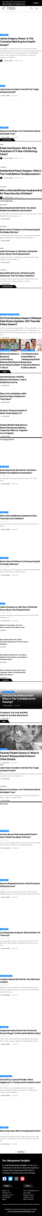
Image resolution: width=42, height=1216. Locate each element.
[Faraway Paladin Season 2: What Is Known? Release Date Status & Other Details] (21, 737)
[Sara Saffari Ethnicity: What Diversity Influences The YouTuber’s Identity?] (36, 643)
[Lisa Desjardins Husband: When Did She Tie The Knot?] (21, 917)
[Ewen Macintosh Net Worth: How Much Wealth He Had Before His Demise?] (21, 455)
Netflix (3, 314)
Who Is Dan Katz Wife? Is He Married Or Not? (20, 1131)
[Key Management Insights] (11, 8)
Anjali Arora (9, 61)
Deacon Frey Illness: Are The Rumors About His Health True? (12, 626)
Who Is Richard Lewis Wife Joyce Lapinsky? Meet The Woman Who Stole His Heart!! (13, 672)
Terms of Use (20, 4)
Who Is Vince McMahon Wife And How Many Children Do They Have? (13, 396)
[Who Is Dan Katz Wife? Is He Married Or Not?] (21, 1115)
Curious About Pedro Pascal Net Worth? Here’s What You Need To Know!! (18, 835)
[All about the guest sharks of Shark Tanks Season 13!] (36, 413)
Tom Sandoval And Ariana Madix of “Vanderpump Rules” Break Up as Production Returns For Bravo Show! (30, 360)
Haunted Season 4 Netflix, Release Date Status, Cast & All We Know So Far (13, 379)
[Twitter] (10, 1179)
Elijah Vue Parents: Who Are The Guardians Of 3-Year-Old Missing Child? (18, 151)
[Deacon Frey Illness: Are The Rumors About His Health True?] (21, 116)
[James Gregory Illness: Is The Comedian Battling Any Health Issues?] (21, 23)
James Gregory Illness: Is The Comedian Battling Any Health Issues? (17, 41)
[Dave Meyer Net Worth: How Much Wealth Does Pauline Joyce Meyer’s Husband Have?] (36, 658)
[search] (31, 8)
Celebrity (4, 35)
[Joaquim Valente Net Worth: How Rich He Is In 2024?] (21, 964)
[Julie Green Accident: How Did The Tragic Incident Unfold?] (21, 74)
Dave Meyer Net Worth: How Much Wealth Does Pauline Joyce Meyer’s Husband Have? (14, 657)
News (2, 86)
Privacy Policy (7, 4)
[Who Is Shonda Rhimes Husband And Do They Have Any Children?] (21, 500)
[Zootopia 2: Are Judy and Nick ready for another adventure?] (36, 715)
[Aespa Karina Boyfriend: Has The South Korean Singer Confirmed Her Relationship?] (21, 1015)
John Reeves (6, 338)
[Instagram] (16, 1179)
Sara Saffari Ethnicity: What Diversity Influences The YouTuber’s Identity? (17, 274)
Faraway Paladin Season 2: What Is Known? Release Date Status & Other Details (19, 756)
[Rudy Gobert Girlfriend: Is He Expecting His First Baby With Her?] (21, 546)
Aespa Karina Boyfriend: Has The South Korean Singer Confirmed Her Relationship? (20, 1032)
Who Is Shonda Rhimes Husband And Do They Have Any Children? (21, 192)
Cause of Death (8, 692)
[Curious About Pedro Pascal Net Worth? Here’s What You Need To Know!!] (21, 819)
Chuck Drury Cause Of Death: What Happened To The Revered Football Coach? (20, 1081)
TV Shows (4, 749)
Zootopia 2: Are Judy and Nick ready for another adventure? (14, 714)
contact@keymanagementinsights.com (21, 1211)
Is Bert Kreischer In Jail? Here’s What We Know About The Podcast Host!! (18, 252)
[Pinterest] (22, 1179)
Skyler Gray (5, 416)
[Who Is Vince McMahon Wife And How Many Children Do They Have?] (36, 396)
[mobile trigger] (4, 8)
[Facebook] (4, 1179)
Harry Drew (5, 718)
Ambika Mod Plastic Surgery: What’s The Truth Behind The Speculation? (20, 172)
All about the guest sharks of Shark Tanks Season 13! (13, 412)
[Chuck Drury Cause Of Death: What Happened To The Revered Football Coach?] (21, 1064)
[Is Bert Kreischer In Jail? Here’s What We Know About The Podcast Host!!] (21, 592)
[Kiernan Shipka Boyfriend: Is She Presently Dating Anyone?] (21, 868)
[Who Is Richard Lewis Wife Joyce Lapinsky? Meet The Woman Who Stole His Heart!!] (36, 673)
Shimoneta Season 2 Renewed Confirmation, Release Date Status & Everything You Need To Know (10, 360)
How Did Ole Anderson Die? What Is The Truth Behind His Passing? (18, 698)
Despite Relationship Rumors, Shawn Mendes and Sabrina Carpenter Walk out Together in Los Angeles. (14, 429)
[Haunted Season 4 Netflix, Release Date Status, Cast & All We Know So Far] (36, 379)
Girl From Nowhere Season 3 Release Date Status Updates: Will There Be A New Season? (20, 321)
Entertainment (6, 350)
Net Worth (3, 205)
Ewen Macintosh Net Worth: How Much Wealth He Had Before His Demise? (18, 209)
